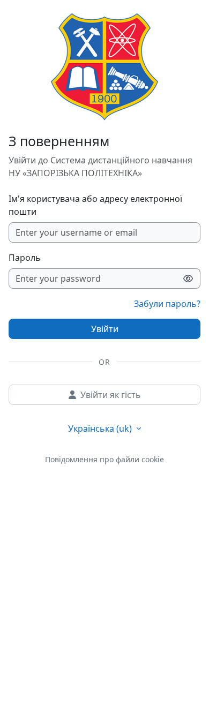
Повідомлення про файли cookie (104, 459)
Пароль (25, 258)
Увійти (104, 329)
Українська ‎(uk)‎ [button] (101, 428)
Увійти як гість (110, 395)
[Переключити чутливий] (188, 278)
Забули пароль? (167, 304)
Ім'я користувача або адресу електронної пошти (95, 205)
